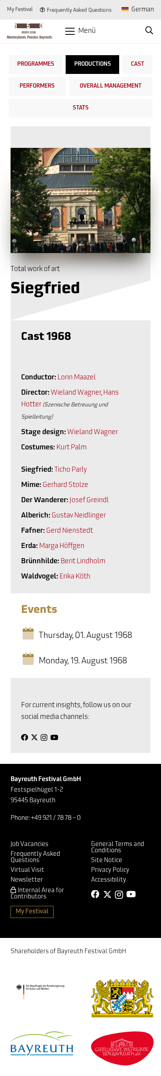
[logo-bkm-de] (40, 992)
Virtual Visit (27, 870)
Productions (92, 64)
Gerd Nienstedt (69, 531)
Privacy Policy (110, 870)
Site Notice (106, 860)
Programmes (35, 64)
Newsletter (27, 880)
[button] (81, 31)
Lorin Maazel (76, 377)
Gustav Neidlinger (79, 515)
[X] (34, 737)
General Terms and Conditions (117, 847)
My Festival (20, 9)
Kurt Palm (71, 447)
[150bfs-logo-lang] (29, 31)
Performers (37, 86)
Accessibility (108, 880)
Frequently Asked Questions (79, 10)
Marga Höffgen (61, 546)
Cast (137, 64)
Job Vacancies (29, 844)
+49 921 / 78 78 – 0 (56, 818)
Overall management (110, 86)
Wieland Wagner (76, 393)
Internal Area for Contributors (37, 893)
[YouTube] (54, 737)
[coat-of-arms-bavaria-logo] (122, 998)
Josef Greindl (89, 500)
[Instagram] (44, 738)
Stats (81, 108)
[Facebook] (24, 737)
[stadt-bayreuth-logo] (42, 1043)
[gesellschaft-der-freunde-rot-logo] (122, 1048)
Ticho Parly (70, 470)
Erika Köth (74, 576)
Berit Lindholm (83, 561)
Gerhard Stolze (65, 485)
